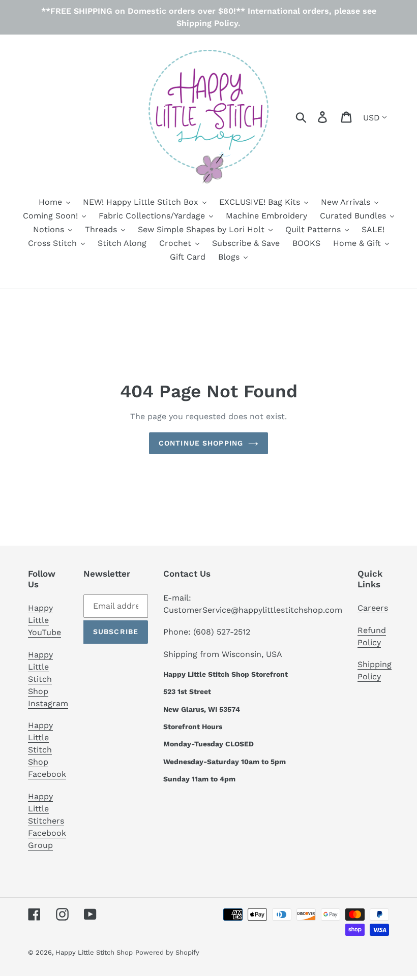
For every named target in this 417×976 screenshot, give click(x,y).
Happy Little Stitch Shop (94, 952)
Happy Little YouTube (44, 620)
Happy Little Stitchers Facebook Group (47, 821)
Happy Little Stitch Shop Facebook (47, 749)
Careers (373, 608)
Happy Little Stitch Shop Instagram (48, 679)
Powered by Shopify (167, 952)
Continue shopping (201, 443)
